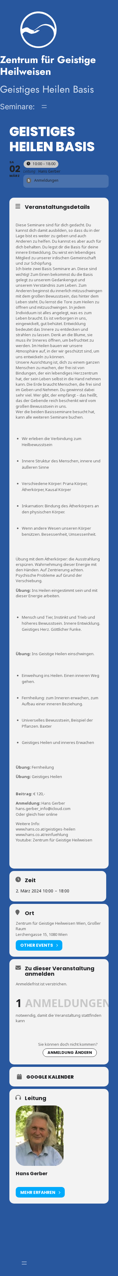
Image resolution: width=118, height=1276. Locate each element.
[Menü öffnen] (44, 106)
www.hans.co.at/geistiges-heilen (45, 829)
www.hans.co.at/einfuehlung (42, 834)
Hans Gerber (32, 1173)
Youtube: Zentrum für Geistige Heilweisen (54, 840)
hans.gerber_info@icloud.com (43, 808)
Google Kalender (50, 1077)
